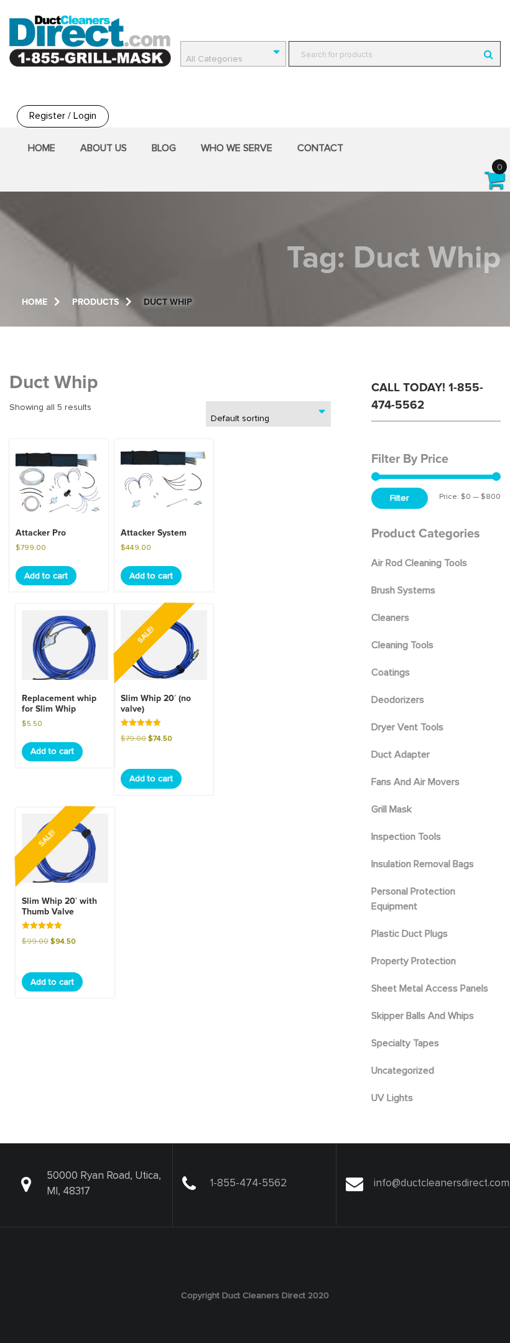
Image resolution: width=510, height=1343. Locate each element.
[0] (495, 184)
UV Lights (392, 1098)
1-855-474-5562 (248, 1183)
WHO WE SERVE (236, 148)
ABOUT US (103, 148)
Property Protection (413, 961)
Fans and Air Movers (415, 782)
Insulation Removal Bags (422, 864)
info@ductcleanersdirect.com (441, 1183)
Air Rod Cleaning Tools (419, 563)
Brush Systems (403, 590)
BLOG (164, 148)
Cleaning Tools (402, 645)
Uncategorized (402, 1071)
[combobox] (233, 54)
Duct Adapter (400, 755)
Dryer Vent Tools (407, 727)
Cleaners (390, 618)
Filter (399, 498)
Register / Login (62, 116)
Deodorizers (397, 700)
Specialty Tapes (405, 1043)
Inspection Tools (406, 837)
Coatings (390, 672)
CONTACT (320, 148)
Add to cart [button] (46, 576)
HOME (41, 148)
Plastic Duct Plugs (409, 934)
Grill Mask (391, 809)
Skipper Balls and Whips (422, 1016)
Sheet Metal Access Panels (429, 988)
